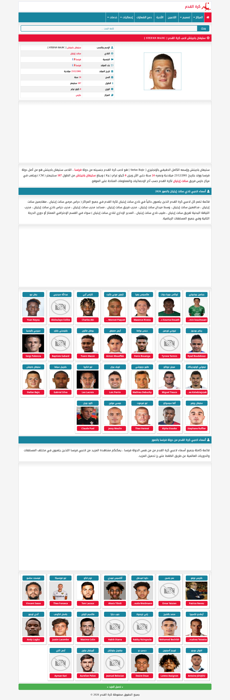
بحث (203, 28)
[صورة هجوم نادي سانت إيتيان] (142, 315)
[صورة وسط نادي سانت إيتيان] (196, 315)
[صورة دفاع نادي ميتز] (88, 635)
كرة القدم (192, 6)
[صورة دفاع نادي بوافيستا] (33, 599)
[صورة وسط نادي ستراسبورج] (142, 635)
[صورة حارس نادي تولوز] (60, 635)
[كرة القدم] (207, 17)
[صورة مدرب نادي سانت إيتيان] (88, 424)
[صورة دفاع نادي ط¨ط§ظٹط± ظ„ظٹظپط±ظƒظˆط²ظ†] (115, 671)
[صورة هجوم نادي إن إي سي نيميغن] (115, 599)
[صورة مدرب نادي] (196, 599)
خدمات (113, 17)
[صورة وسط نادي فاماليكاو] (88, 599)
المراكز (199, 17)
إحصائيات (127, 17)
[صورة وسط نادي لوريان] (60, 671)
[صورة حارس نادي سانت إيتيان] (33, 388)
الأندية (159, 17)
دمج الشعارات (144, 17)
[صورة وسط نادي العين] (169, 599)
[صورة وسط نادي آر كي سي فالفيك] (142, 599)
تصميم (186, 17)
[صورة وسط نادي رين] (142, 671)
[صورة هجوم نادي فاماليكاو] (60, 599)
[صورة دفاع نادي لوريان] (88, 671)
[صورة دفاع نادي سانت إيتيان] (88, 351)
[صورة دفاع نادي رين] (169, 671)
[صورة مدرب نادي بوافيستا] (196, 635)
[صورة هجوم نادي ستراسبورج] (169, 635)
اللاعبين (172, 17)
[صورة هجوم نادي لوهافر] (33, 635)
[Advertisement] (115, 132)
